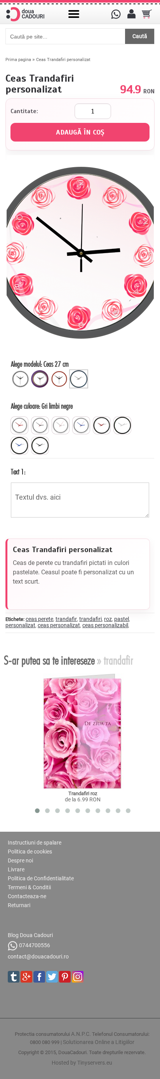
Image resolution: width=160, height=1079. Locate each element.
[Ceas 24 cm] (40, 372)
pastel (121, 619)
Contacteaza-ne (27, 896)
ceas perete (39, 619)
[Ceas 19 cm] (21, 372)
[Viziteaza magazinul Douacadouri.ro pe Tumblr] (13, 977)
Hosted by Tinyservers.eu (82, 1063)
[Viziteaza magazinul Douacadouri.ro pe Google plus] (26, 977)
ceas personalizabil (105, 625)
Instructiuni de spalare (34, 842)
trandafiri (90, 619)
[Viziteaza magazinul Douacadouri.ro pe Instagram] (77, 977)
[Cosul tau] (147, 14)
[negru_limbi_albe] (122, 425)
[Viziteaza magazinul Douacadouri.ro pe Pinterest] (65, 977)
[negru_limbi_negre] (40, 445)
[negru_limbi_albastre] (19, 445)
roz (108, 619)
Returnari (19, 905)
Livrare (16, 869)
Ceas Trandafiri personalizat (63, 59)
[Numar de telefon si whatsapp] (115, 14)
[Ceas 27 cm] (79, 372)
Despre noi (20, 860)
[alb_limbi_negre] (40, 425)
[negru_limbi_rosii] (101, 425)
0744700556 (34, 945)
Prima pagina (18, 59)
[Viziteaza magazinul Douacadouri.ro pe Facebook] (39, 977)
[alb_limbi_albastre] (81, 425)
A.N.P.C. (81, 1034)
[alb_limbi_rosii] (19, 425)
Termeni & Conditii (29, 887)
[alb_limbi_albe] (60, 425)
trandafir (66, 619)
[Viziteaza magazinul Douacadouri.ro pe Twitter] (52, 977)
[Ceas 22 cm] (60, 372)
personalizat (20, 625)
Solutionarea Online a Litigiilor (98, 1042)
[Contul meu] (131, 13)
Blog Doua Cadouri (30, 935)
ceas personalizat (59, 625)
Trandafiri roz (82, 793)
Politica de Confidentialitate (41, 878)
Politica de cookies (30, 851)
